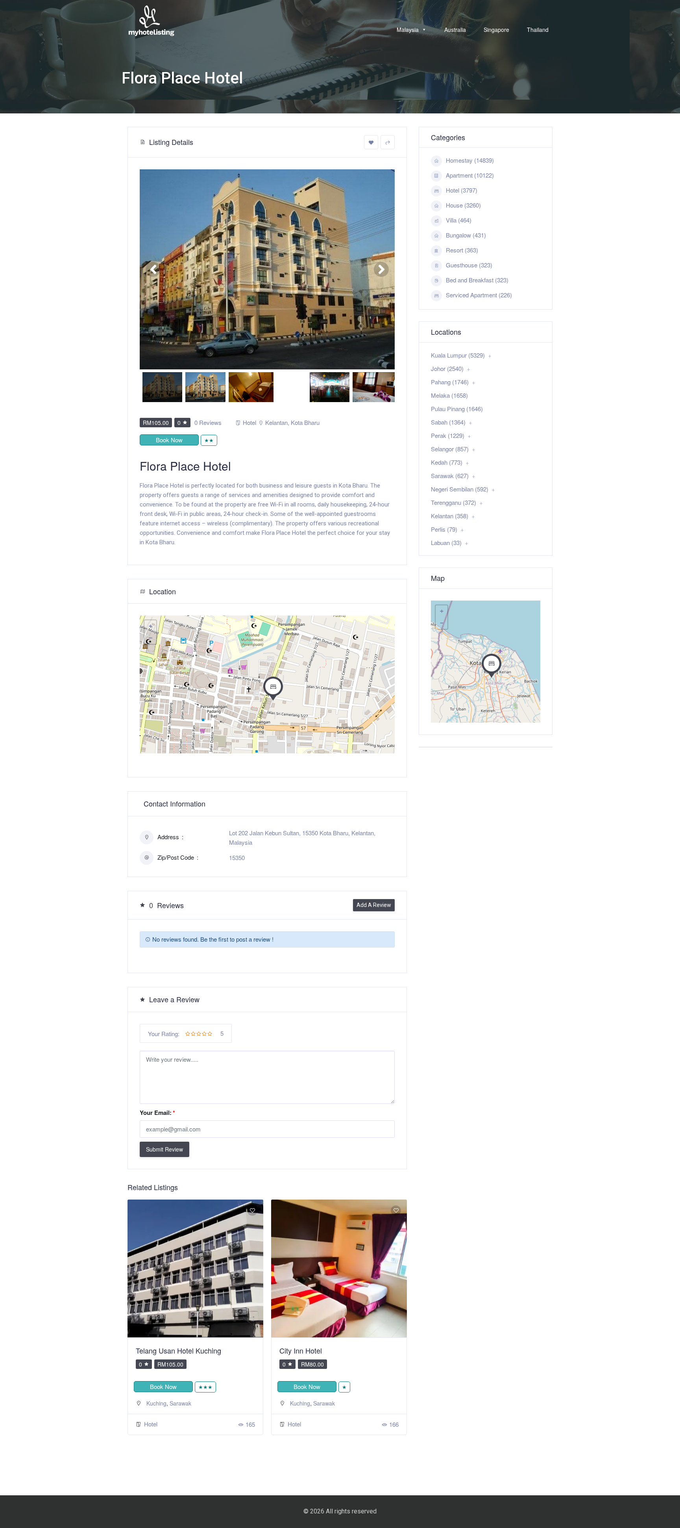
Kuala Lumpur (307, 1403)
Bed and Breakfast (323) (477, 280)
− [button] (150, 638)
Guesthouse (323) (469, 265)
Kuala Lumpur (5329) (458, 355)
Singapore (496, 29)
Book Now (169, 440)
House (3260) (463, 205)
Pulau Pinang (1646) (457, 408)
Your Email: (157, 1112)
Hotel (249, 422)
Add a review (374, 905)
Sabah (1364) (448, 422)
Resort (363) (462, 250)
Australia (455, 29)
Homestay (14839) (470, 160)
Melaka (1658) (449, 395)
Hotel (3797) (461, 190)
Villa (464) (458, 220)
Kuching (156, 1403)
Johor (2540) (447, 368)
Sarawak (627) (450, 475)
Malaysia (408, 29)
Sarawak (180, 1403)
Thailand (538, 29)
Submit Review (164, 1149)
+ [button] (150, 626)
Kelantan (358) (449, 516)
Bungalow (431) (466, 235)
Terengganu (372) (453, 502)
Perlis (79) (444, 529)
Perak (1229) (447, 435)
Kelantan (276, 422)
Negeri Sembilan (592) (459, 489)
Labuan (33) (446, 542)
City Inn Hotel (157, 1350)
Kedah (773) (446, 462)
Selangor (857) (450, 449)
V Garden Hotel (303, 1350)
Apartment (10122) (470, 175)
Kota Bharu (305, 422)
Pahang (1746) (450, 382)
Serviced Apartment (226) (479, 295)
